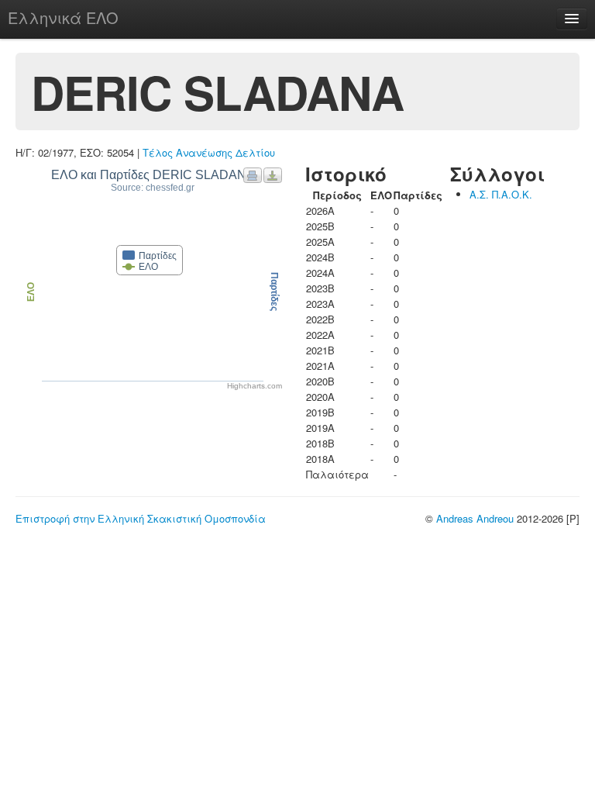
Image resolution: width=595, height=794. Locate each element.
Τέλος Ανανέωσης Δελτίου (209, 152)
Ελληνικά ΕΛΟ (63, 17)
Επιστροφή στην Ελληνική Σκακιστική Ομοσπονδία (140, 518)
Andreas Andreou (475, 518)
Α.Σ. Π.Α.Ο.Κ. (500, 194)
